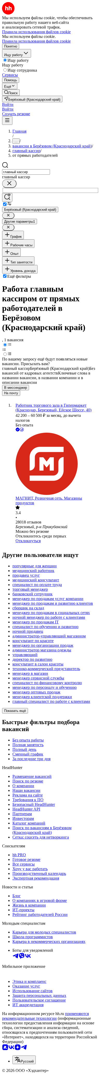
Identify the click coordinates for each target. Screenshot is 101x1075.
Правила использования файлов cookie (36, 41)
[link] (11, 92)
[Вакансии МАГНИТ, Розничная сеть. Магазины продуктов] (56, 464)
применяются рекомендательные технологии (45, 1015)
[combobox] (26, 172)
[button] (7, 104)
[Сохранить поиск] (7, 197)
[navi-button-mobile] (7, 120)
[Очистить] (9, 183)
